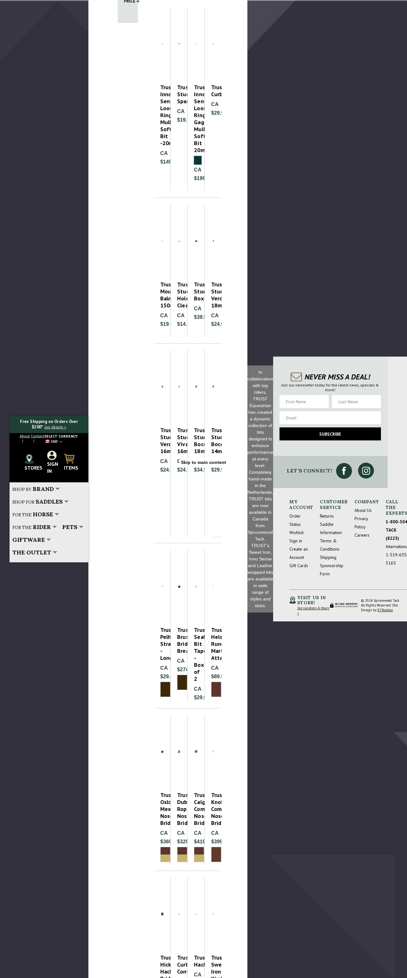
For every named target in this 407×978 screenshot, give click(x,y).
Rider (31, 527)
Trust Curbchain (213, 91)
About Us (363, 510)
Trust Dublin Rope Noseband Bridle (179, 809)
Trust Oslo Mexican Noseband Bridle (162, 809)
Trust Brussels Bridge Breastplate (179, 640)
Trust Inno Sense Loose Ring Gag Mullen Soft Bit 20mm (196, 119)
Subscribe (330, 434)
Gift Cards (298, 565)
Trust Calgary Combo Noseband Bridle (196, 809)
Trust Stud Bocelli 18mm (196, 441)
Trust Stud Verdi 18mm (213, 295)
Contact (37, 435)
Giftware (28, 539)
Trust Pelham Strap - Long (162, 643)
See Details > (55, 427)
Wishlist (296, 532)
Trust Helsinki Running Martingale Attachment (213, 643)
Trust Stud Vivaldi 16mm (179, 441)
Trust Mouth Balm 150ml (162, 295)
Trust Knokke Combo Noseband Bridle (213, 809)
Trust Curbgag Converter (179, 964)
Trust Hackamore (196, 961)
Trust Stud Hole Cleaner (179, 295)
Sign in (295, 541)
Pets (69, 527)
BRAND (33, 488)
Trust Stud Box (196, 291)
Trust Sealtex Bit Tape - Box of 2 (196, 654)
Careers (362, 535)
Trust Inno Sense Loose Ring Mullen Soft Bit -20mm (162, 115)
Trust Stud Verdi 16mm (162, 441)
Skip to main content (203, 462)
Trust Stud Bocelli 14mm (213, 441)
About (25, 435)
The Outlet (31, 552)
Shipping (328, 557)
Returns (327, 516)
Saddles (37, 501)
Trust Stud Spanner (179, 94)
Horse (32, 514)
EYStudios (385, 610)
